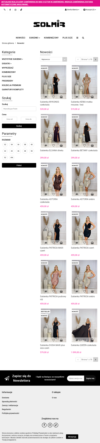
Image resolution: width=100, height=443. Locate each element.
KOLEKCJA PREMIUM (11, 85)
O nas (54, 398)
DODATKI (6, 63)
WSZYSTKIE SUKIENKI (12, 59)
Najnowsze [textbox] (46, 59)
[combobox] (53, 59)
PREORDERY (7, 81)
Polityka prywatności (10, 413)
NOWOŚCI (20, 38)
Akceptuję (72, 437)
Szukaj (19, 126)
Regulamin (6, 409)
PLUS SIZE (68, 38)
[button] (7, 392)
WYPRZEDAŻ (7, 68)
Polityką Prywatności (39, 433)
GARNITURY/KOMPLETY (13, 89)
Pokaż (19, 165)
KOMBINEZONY (51, 38)
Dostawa (5, 398)
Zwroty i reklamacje (10, 405)
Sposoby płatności (9, 401)
